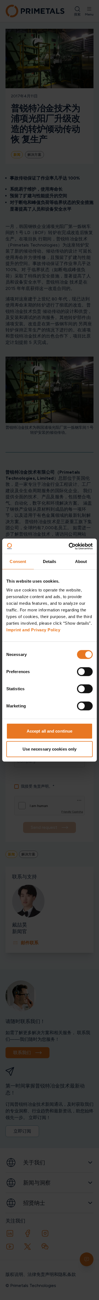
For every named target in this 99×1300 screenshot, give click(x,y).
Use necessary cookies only (50, 749)
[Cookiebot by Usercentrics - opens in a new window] (70, 546)
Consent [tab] (18, 561)
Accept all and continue (49, 730)
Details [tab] (49, 561)
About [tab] (81, 561)
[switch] (85, 671)
